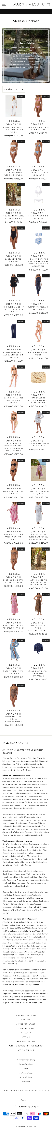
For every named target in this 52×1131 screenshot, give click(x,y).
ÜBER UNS (26, 1037)
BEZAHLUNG (26, 1020)
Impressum (26, 1081)
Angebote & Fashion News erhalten (25, 1090)
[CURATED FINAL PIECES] (26, 11)
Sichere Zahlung (26, 1077)
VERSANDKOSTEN (26, 1028)
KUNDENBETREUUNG (26, 1041)
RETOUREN (26, 1033)
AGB (26, 1068)
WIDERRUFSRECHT (26, 1050)
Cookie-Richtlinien (26, 1064)
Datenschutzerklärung (26, 1060)
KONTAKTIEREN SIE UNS (26, 1015)
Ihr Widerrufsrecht (26, 1073)
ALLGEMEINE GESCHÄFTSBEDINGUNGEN (26, 1046)
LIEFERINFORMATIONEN (26, 1024)
